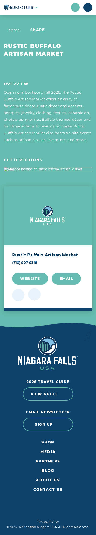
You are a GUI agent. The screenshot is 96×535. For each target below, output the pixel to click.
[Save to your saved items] (18, 295)
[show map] (34, 294)
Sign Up (44, 424)
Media (48, 452)
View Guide (44, 394)
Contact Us (48, 490)
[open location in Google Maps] (48, 169)
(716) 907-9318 (24, 262)
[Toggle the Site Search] (75, 7)
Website (30, 278)
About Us (48, 480)
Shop (47, 442)
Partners (48, 461)
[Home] (35, 7)
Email (66, 278)
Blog (47, 471)
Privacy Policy (48, 521)
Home (14, 30)
